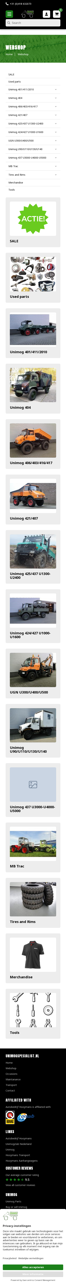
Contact (10, 1090)
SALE (14, 241)
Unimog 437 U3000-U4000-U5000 (32, 809)
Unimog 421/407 (24, 518)
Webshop (11, 1068)
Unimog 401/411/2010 (28, 352)
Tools (14, 1032)
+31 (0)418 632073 (20, 3)
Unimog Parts (13, 1201)
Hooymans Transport (18, 1155)
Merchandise (21, 977)
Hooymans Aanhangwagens (22, 1160)
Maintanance (13, 1079)
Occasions (11, 1073)
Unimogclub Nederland (19, 1144)
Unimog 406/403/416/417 (31, 462)
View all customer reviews (20, 1185)
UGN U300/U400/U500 (29, 692)
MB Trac (17, 866)
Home (9, 1062)
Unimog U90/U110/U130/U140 (28, 749)
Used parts (19, 296)
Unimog (10, 1149)
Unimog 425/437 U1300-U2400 (30, 575)
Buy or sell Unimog (16, 1207)
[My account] (46, 14)
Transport (11, 1085)
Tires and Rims (23, 921)
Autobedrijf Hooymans (19, 1138)
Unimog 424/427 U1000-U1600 (30, 635)
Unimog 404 (20, 407)
